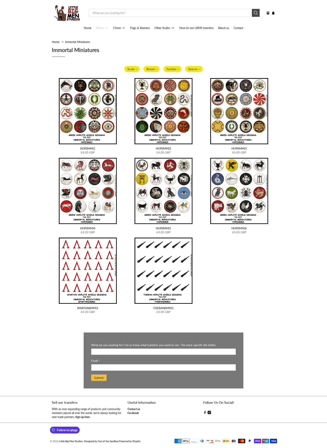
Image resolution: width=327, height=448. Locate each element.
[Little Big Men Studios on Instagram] (209, 413)
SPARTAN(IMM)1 (87, 308)
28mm (100, 27)
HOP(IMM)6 (239, 228)
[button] (132, 69)
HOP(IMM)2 (163, 148)
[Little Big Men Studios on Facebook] (205, 413)
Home (87, 27)
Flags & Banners (140, 27)
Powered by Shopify (130, 441)
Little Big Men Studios (71, 441)
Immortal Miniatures (77, 41)
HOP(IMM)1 (87, 148)
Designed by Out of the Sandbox (101, 441)
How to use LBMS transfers (196, 27)
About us (223, 27)
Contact (238, 27)
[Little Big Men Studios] (67, 13)
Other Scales (162, 27)
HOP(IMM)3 (239, 148)
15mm (117, 27)
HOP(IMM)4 (87, 228)
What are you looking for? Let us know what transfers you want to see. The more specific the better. (153, 345)
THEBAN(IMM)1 (163, 308)
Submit (99, 378)
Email (95, 360)
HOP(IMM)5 (163, 228)
